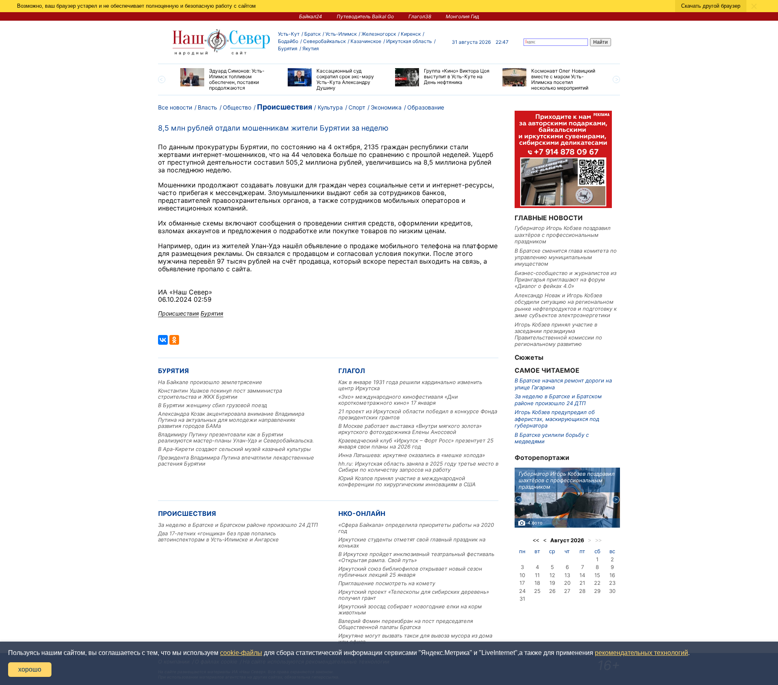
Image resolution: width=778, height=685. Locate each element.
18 (537, 583)
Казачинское (366, 41)
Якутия (310, 48)
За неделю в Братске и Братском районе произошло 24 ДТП (238, 525)
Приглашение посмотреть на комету (386, 583)
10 (522, 575)
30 (612, 591)
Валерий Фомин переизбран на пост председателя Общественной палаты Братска (405, 624)
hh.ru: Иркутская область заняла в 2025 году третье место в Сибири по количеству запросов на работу (418, 466)
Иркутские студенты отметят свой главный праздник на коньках (411, 542)
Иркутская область (409, 41)
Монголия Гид (462, 16)
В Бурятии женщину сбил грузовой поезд (212, 405)
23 (612, 583)
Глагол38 (419, 16)
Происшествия (284, 107)
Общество (237, 107)
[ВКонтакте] (163, 340)
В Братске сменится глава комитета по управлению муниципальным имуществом (566, 257)
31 (522, 598)
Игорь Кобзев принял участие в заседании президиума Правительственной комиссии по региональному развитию (558, 334)
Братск (312, 34)
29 (597, 591)
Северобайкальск (324, 41)
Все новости (175, 107)
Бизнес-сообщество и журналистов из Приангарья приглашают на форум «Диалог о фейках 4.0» (565, 280)
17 (522, 583)
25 (537, 591)
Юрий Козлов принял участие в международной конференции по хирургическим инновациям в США (407, 481)
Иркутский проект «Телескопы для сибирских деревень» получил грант (413, 594)
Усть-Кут (288, 34)
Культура (330, 107)
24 (522, 591)
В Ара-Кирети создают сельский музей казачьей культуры (234, 449)
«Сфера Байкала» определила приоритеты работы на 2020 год (416, 528)
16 (612, 575)
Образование (425, 107)
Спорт (356, 107)
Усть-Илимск (341, 34)
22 (597, 583)
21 (582, 583)
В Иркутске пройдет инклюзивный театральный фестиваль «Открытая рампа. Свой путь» (416, 557)
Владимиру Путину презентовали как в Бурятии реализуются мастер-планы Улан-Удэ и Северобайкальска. (236, 437)
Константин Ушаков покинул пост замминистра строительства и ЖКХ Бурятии (220, 393)
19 (552, 583)
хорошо (29, 669)
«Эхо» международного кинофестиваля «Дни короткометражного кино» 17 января (398, 399)
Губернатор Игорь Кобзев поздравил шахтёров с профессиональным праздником (563, 235)
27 (567, 591)
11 (537, 575)
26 (552, 591)
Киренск (411, 34)
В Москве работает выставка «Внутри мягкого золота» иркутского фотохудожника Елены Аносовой (410, 429)
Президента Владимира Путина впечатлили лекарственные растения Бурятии (236, 460)
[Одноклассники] (174, 340)
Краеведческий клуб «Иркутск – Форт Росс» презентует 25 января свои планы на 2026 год (416, 443)
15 (597, 575)
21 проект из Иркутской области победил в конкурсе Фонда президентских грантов (417, 414)
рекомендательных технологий (641, 652)
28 (582, 591)
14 (582, 575)
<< (536, 540)
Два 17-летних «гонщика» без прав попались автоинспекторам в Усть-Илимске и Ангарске (218, 536)
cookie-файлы (241, 652)
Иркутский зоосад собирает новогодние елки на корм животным (410, 609)
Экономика (386, 107)
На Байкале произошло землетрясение (210, 382)
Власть (207, 107)
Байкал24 (310, 16)
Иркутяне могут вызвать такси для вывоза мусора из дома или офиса (415, 638)
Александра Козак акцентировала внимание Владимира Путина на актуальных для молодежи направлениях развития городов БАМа (231, 419)
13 (567, 575)
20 (567, 583)
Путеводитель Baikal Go (365, 16)
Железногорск (378, 34)
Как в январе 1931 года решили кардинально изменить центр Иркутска (410, 385)
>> (598, 540)
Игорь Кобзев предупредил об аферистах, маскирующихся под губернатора (557, 419)
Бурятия (287, 48)
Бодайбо (288, 41)
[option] (228, 79)
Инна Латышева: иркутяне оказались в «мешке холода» (411, 455)
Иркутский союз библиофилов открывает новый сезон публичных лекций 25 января (410, 571)
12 (552, 575)
